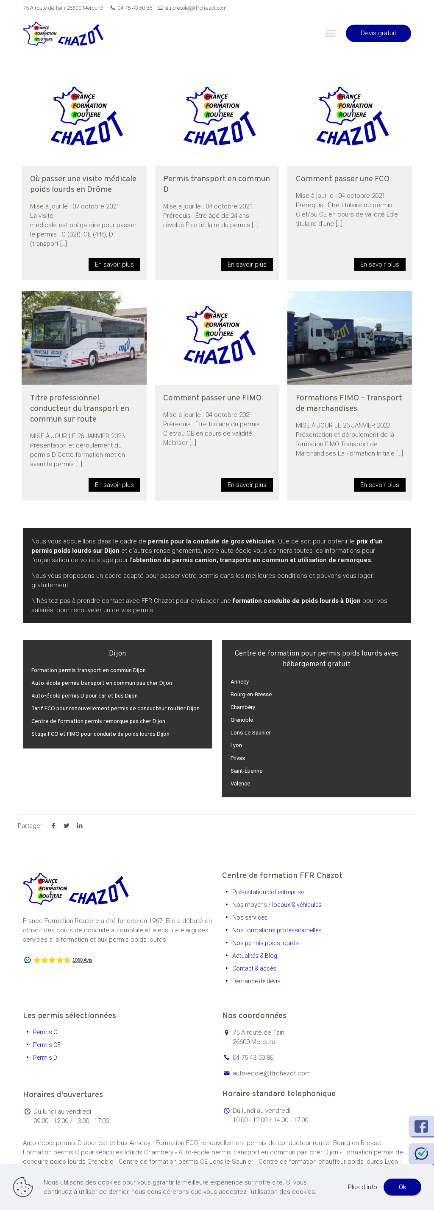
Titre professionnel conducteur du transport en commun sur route (79, 409)
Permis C (45, 1032)
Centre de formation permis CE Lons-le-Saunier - (189, 1161)
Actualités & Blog (254, 955)
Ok (402, 1187)
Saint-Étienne (246, 771)
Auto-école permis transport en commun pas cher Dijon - (260, 1152)
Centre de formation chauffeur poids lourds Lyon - (330, 1161)
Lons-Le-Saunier (250, 732)
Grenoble (242, 720)
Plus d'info (362, 1187)
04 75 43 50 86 (134, 8)
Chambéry (243, 707)
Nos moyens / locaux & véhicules (277, 904)
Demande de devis (256, 981)
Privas (238, 758)
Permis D (45, 1057)
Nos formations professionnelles (277, 930)
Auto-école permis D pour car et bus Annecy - (89, 1143)
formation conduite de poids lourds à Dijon (297, 601)
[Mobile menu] (330, 33)
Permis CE (47, 1044)
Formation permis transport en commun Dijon (88, 670)
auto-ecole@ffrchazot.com (196, 8)
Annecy (240, 681)
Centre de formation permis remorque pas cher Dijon (98, 721)
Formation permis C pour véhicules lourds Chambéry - (100, 1152)
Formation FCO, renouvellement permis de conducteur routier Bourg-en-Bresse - (270, 1143)
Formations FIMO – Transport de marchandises (349, 403)
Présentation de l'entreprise (268, 892)
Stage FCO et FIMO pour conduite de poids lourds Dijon (100, 734)
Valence (240, 783)
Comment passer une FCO (342, 179)
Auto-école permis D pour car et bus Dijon (84, 696)
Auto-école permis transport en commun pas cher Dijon (101, 683)
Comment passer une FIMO (212, 398)
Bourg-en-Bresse (251, 694)
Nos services (249, 917)
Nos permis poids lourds (265, 943)
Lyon (236, 745)
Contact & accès (254, 968)
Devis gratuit (378, 33)
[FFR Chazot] (63, 33)
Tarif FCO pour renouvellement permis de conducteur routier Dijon (115, 709)
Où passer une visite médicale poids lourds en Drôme (83, 184)
